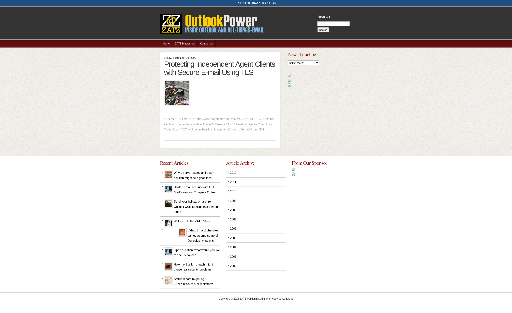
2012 (233, 172)
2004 (233, 247)
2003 (233, 256)
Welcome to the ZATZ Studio (192, 221)
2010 (233, 191)
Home (166, 43)
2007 (233, 219)
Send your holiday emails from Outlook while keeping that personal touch (197, 206)
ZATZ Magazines (185, 43)
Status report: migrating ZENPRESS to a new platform (193, 281)
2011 (233, 182)
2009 (233, 200)
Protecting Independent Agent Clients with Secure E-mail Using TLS (219, 68)
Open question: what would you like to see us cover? (197, 252)
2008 (233, 210)
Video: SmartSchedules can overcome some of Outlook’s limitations (203, 235)
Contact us (206, 43)
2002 (233, 266)
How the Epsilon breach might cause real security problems (193, 267)
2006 (233, 228)
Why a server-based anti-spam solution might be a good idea (194, 175)
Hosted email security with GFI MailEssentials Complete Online (194, 189)
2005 (233, 238)
